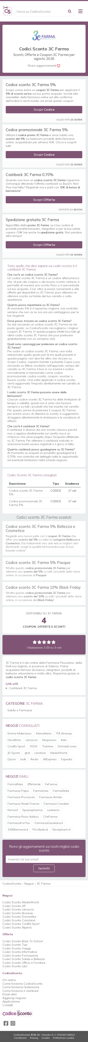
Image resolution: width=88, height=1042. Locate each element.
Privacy (34, 1037)
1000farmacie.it (18, 829)
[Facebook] (6, 1023)
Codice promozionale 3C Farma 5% (37, 129)
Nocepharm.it (61, 829)
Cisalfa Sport (16, 746)
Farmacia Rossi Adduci (23, 816)
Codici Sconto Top (14, 945)
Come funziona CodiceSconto (22, 983)
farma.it (13, 810)
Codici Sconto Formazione (20, 955)
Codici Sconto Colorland (18, 920)
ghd (27, 753)
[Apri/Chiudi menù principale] (80, 11)
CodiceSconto (11, 883)
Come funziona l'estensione (20, 987)
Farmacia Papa (18, 791)
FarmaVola (40, 791)
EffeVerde (34, 784)
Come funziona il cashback (20, 991)
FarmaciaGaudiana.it (49, 823)
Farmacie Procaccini (21, 797)
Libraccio (32, 740)
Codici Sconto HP (14, 906)
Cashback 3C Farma (23, 688)
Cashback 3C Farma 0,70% (29, 174)
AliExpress (50, 759)
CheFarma (50, 816)
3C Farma (43, 883)
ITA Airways (64, 733)
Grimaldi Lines (67, 746)
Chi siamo (9, 980)
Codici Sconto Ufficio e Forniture (23, 963)
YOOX (33, 746)
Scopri (44, 109)
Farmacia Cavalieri (56, 804)
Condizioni (20, 1037)
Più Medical (40, 829)
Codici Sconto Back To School (22, 941)
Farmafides (15, 784)
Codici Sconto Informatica (19, 952)
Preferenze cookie (63, 1037)
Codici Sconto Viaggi (16, 948)
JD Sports (14, 753)
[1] (35, 642)
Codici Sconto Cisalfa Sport (20, 924)
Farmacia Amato (50, 797)
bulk (23, 759)
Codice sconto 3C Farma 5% (31, 84)
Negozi (29, 883)
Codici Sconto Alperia (17, 927)
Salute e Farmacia (19, 710)
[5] (53, 642)
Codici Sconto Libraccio (18, 909)
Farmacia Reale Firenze (23, 804)
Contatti (7, 1005)
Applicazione (11, 1001)
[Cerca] (69, 11)
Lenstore (40, 753)
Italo (64, 740)
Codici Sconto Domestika (19, 916)
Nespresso (49, 740)
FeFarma (51, 784)
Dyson (12, 759)
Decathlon (14, 740)
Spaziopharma (32, 810)
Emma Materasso (20, 733)
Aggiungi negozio (14, 998)
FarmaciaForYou (19, 823)
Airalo (34, 759)
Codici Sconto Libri (14, 966)
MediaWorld (58, 753)
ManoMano (44, 733)
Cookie (46, 1037)
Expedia (66, 759)
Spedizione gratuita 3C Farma (32, 219)
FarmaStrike (61, 791)
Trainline (47, 746)
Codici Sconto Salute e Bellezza (23, 959)
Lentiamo (53, 810)
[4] (49, 642)
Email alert (9, 994)
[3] (44, 642)
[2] (39, 642)
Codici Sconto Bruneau (17, 913)
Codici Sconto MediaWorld (20, 902)
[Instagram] (13, 1023)
